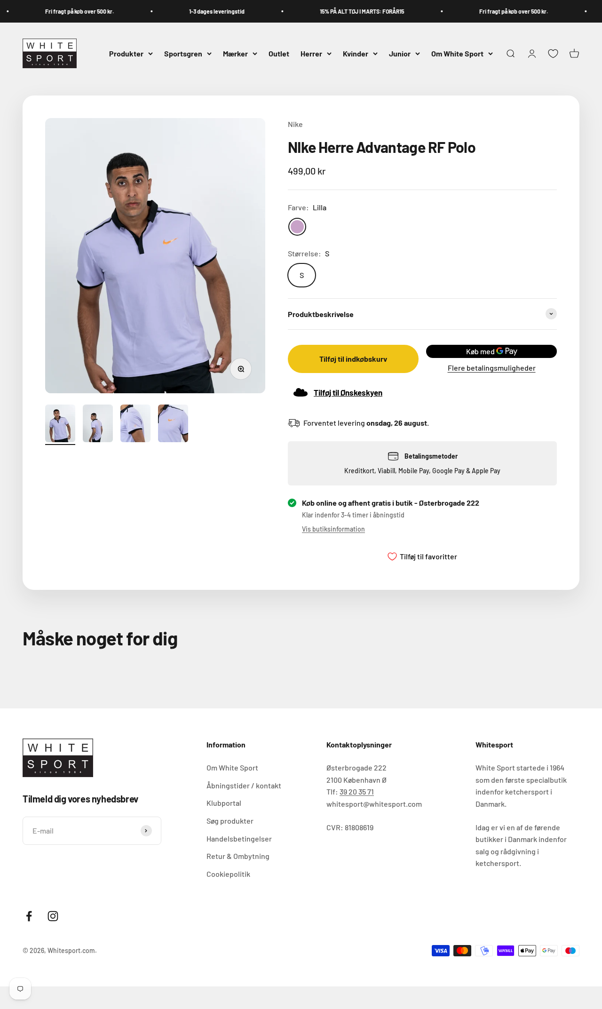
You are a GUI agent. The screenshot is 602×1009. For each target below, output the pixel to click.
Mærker (235, 53)
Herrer (311, 53)
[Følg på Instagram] (53, 916)
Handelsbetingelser (239, 838)
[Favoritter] (553, 53)
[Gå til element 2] (98, 425)
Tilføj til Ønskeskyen (348, 392)
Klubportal (223, 802)
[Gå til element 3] (135, 425)
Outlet (279, 53)
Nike (295, 123)
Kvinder (355, 53)
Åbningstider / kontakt (243, 785)
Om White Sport (457, 53)
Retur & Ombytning (237, 855)
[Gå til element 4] (173, 425)
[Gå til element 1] (60, 425)
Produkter (126, 53)
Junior (400, 53)
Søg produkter (229, 820)
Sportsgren (183, 53)
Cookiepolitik (228, 873)
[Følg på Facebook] (29, 916)
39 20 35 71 (357, 791)
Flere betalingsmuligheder (492, 367)
